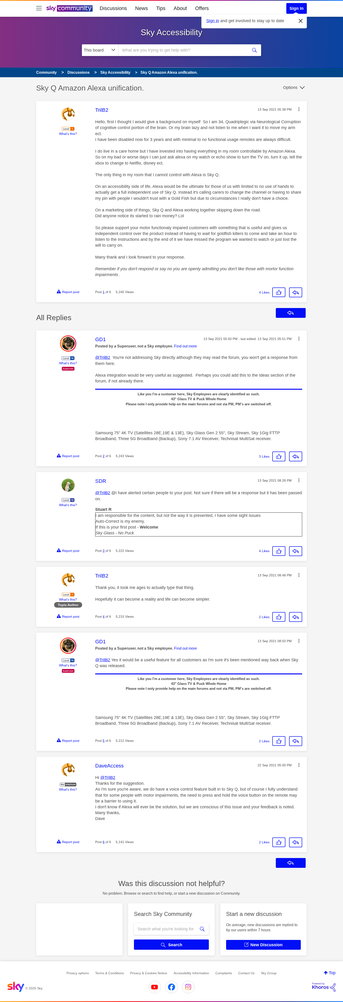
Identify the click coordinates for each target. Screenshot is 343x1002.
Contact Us (246, 973)
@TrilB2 (102, 357)
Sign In (297, 8)
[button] (299, 109)
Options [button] (290, 87)
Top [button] (332, 972)
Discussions (113, 8)
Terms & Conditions (109, 973)
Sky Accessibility (171, 32)
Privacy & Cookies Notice (148, 973)
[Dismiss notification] (300, 21)
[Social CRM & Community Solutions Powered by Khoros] (324, 987)
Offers (202, 8)
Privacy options (77, 973)
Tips (160, 8)
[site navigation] (39, 8)
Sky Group (268, 973)
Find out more (185, 346)
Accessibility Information (191, 973)
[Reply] (295, 292)
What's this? (68, 134)
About (180, 8)
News (141, 8)
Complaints (223, 973)
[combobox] (183, 50)
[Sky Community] (69, 8)
